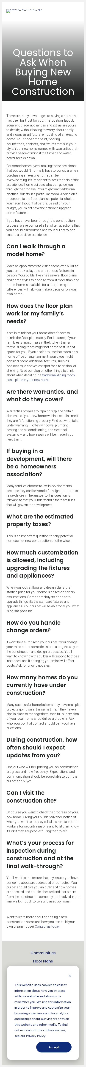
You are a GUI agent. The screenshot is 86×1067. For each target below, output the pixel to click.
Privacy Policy (35, 1036)
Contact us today (47, 926)
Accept (54, 1047)
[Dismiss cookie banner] (70, 976)
